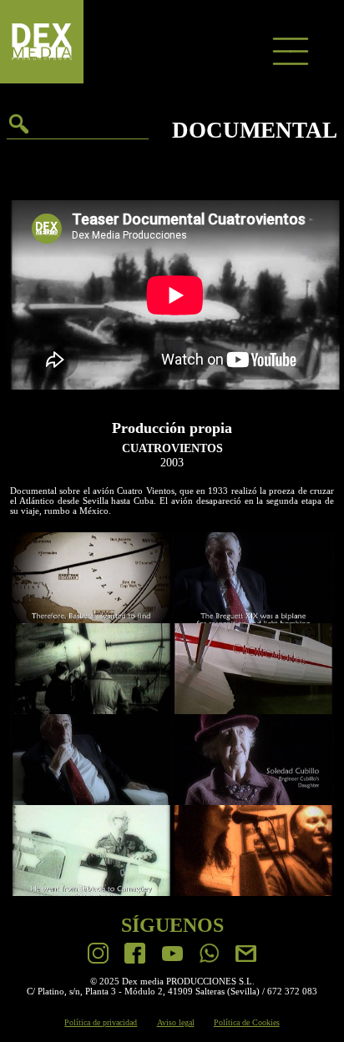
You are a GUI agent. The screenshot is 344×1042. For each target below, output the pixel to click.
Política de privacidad (100, 1022)
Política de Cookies (247, 1022)
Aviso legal (176, 1022)
